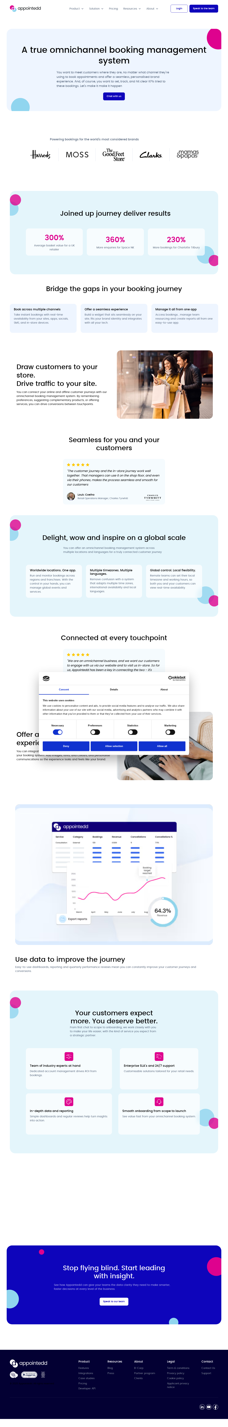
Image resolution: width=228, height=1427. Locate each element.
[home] (25, 8)
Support (206, 1373)
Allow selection (114, 746)
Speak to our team (114, 1301)
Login (179, 8)
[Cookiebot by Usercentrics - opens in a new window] (170, 678)
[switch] (95, 732)
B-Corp (138, 1368)
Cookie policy (175, 1378)
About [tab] (164, 689)
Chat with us (114, 96)
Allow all (162, 746)
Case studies (86, 1378)
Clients (138, 1378)
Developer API (86, 1388)
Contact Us (208, 1368)
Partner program (144, 1373)
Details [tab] (114, 689)
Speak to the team (204, 8)
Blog (110, 1368)
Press (110, 1373)
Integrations (85, 1373)
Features (83, 1368)
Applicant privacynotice (178, 1385)
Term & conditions (178, 1368)
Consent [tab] (64, 689)
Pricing (113, 8)
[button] (76, 8)
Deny (66, 746)
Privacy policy (175, 1373)
